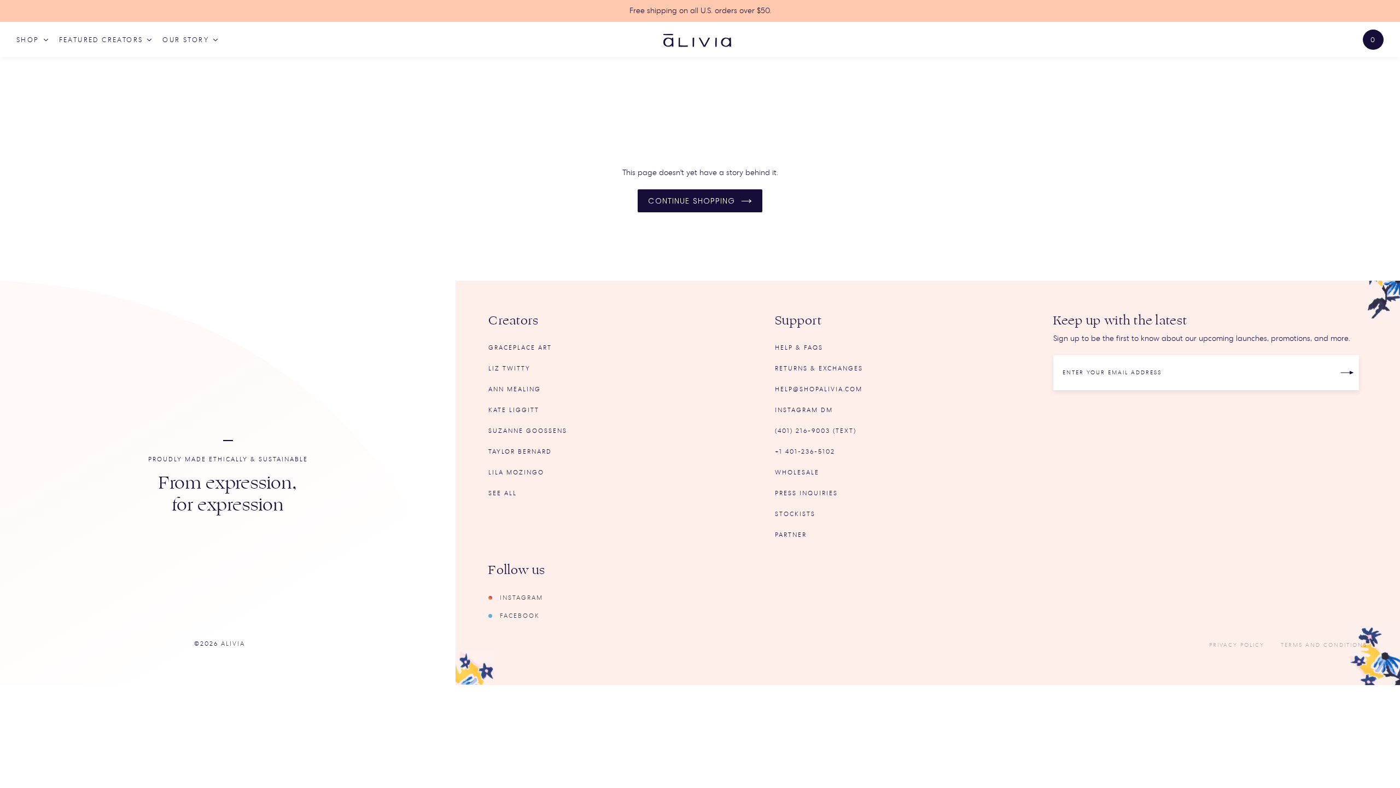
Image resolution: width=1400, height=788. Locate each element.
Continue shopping (691, 200)
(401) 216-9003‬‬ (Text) (815, 431)
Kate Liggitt (513, 410)
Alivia (233, 644)
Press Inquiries (806, 493)
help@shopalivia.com (818, 389)
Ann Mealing (514, 389)
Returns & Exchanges (819, 369)
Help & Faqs (799, 348)
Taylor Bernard (520, 452)
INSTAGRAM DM (804, 410)
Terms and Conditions (1324, 645)
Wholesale (797, 473)
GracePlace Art (520, 348)
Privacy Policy (1236, 645)
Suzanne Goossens (527, 431)
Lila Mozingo (516, 473)
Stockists (795, 514)
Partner (791, 535)
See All (502, 493)
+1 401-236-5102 (805, 452)
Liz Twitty (509, 369)
